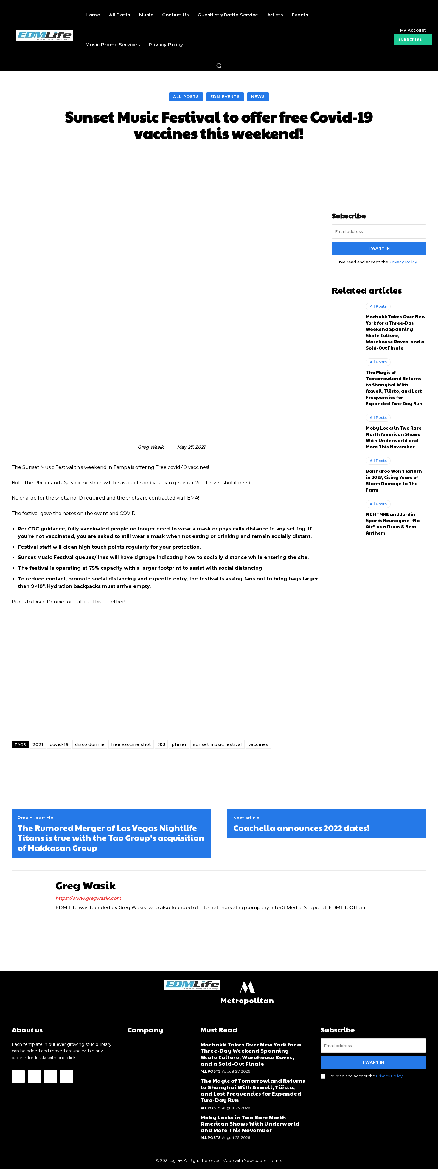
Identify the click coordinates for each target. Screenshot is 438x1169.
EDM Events (225, 96)
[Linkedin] (68, 918)
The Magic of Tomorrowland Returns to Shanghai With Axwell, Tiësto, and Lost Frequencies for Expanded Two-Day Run (394, 387)
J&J (161, 744)
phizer (179, 744)
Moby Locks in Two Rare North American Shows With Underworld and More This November (394, 437)
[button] (219, 65)
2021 (37, 744)
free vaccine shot (131, 744)
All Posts (186, 96)
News (258, 96)
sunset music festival (217, 744)
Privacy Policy (403, 261)
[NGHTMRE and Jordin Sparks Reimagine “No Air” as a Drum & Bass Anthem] (346, 517)
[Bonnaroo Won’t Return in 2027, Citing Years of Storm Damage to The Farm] (346, 474)
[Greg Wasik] (131, 447)
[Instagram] (57, 918)
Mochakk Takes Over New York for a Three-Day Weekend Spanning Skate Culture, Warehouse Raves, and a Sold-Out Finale (395, 332)
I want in (379, 248)
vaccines (258, 744)
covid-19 (59, 744)
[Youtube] (66, 1076)
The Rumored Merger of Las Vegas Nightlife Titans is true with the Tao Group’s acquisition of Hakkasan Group (111, 838)
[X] (89, 918)
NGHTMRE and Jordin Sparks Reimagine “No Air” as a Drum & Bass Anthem (393, 523)
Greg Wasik (151, 447)
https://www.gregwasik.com (88, 898)
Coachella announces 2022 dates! (301, 828)
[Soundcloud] (78, 918)
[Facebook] (18, 1076)
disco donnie (90, 744)
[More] (334, 159)
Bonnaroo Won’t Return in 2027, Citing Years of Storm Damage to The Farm (394, 480)
